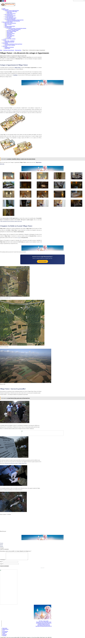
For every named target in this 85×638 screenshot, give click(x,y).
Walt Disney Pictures (11, 33)
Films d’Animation (8, 24)
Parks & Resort (5, 42)
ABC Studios (9, 36)
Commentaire (3, 559)
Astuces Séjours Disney (11, 13)
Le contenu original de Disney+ (15, 29)
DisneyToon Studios (10, 35)
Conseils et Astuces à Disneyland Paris (12, 10)
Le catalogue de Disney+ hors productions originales (16, 28)
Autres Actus (4, 46)
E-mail (1, 563)
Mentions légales (5, 629)
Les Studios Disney (8, 27)
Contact (3, 633)
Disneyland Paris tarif (8, 14)
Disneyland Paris (5, 9)
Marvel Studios (9, 32)
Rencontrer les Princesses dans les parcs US (44, 626)
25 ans (19, 237)
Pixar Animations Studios (11, 31)
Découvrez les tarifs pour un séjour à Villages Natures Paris (15, 463)
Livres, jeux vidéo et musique (10, 38)
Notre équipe (4, 628)
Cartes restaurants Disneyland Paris (13, 20)
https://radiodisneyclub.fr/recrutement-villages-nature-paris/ (11, 221)
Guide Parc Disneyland (9, 16)
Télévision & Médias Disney (10, 26)
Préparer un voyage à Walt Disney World (43, 621)
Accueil (3, 8)
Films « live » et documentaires (10, 23)
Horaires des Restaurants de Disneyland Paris (15, 19)
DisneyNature (9, 34)
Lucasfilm (9, 37)
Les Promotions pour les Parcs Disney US (43, 623)
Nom (1, 561)
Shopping (4, 39)
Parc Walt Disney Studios (11, 17)
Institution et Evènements (9, 47)
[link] (42, 83)
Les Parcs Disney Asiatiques (10, 45)
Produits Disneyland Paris (9, 41)
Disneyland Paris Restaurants (10, 18)
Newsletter (4, 635)
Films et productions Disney (7, 22)
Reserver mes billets (42, 261)
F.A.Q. (3, 630)
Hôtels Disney (9, 12)
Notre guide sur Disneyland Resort (43, 625)
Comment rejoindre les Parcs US (44, 624)
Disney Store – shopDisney (10, 40)
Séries (6, 25)
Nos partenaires (5, 631)
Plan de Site (4, 634)
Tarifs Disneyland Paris (11, 15)
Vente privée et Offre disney (12, 11)
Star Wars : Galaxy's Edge (43, 620)
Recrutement (4, 632)
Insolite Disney (7, 48)
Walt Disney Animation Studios (12, 30)
